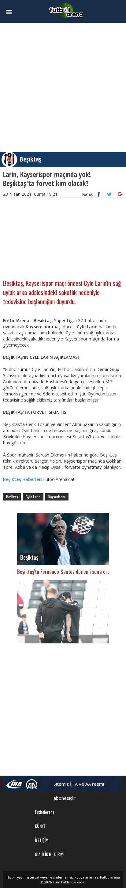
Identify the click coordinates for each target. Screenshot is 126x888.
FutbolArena (44, 812)
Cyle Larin (33, 496)
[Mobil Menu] (12, 12)
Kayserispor (56, 496)
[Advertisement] (63, 87)
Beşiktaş (30, 159)
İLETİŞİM (41, 840)
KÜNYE (40, 826)
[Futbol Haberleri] (66, 10)
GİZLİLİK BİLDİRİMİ (49, 854)
